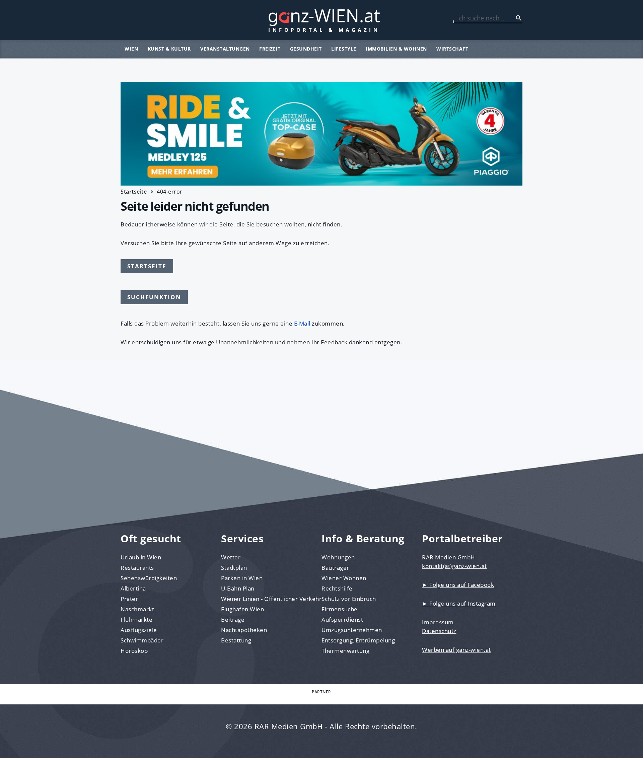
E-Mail (302, 323)
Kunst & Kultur (169, 49)
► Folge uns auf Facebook (458, 585)
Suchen (518, 18)
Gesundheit (306, 49)
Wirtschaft (452, 49)
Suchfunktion (154, 297)
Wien (131, 49)
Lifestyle (343, 49)
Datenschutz (439, 631)
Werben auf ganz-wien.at (456, 649)
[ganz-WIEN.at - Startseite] (321, 20)
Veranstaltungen (225, 49)
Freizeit (269, 49)
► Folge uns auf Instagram (459, 603)
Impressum (438, 622)
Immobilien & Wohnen (396, 49)
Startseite (134, 191)
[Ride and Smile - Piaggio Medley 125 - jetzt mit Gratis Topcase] (321, 134)
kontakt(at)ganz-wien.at (454, 566)
